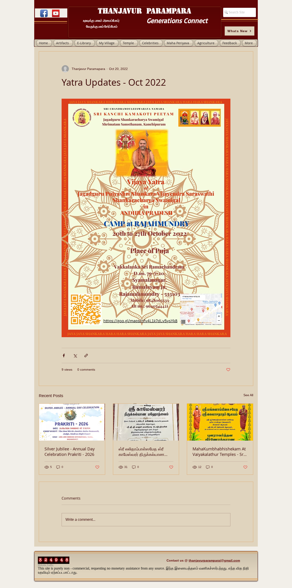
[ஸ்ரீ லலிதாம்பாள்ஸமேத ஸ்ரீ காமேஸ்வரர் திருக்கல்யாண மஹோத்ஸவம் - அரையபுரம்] (146, 422)
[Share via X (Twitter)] (75, 355)
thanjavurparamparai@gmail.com (214, 560)
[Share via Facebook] (64, 355)
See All (248, 395)
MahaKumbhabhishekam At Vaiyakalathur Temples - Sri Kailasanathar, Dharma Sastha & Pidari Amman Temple (219, 451)
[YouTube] (56, 13)
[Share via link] (86, 355)
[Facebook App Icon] (44, 13)
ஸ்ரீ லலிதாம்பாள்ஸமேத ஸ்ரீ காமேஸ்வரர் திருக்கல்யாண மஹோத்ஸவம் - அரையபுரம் (141, 451)
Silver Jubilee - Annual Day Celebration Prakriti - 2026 (69, 451)
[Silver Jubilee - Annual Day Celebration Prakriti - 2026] (72, 422)
